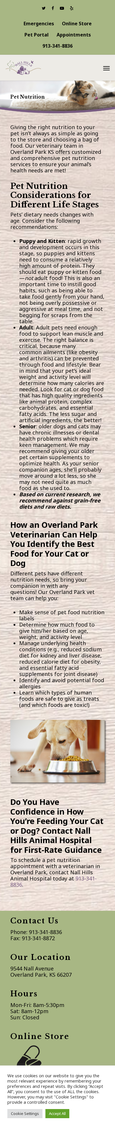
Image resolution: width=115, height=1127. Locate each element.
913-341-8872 (38, 938)
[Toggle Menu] (106, 68)
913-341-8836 (57, 46)
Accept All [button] (57, 1113)
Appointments (74, 34)
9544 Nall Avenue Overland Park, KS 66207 (41, 971)
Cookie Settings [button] (25, 1113)
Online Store (77, 23)
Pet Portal (36, 34)
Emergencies (39, 23)
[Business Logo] (49, 66)
